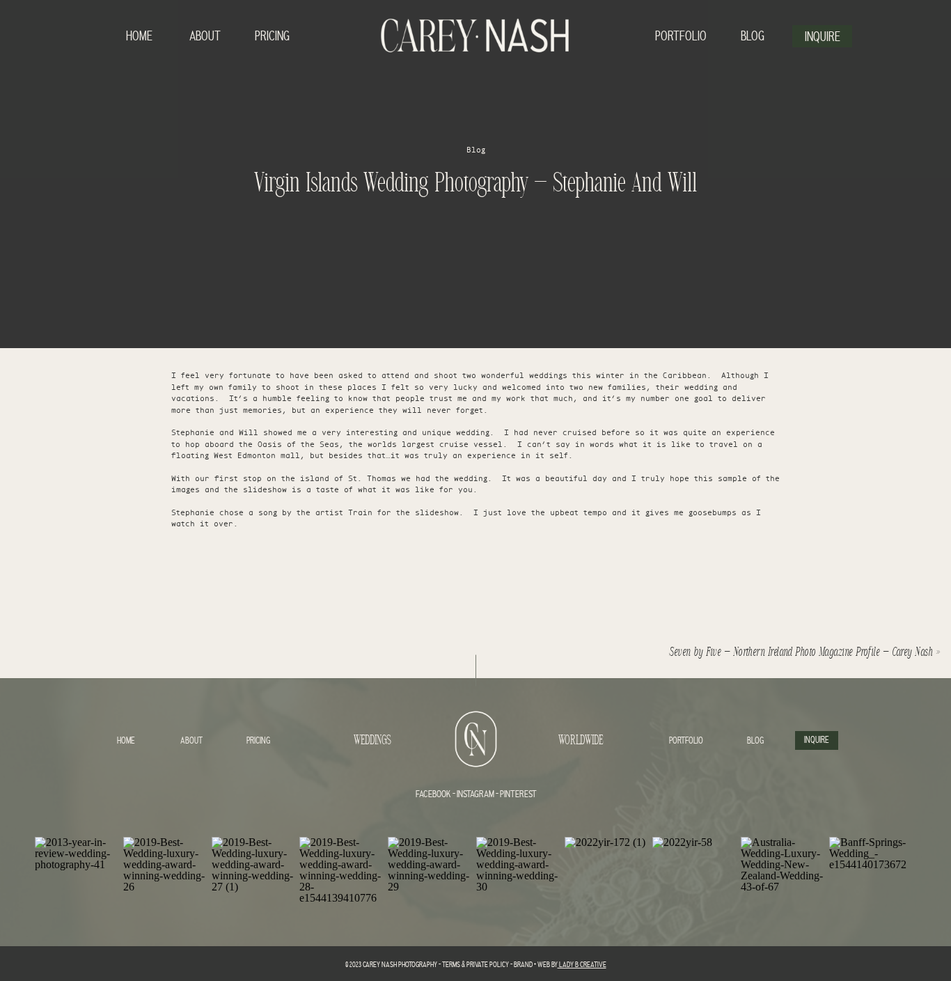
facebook (433, 795)
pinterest (518, 795)
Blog (475, 150)
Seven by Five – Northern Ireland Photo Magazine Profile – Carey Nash (802, 652)
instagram (474, 795)
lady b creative (582, 965)
